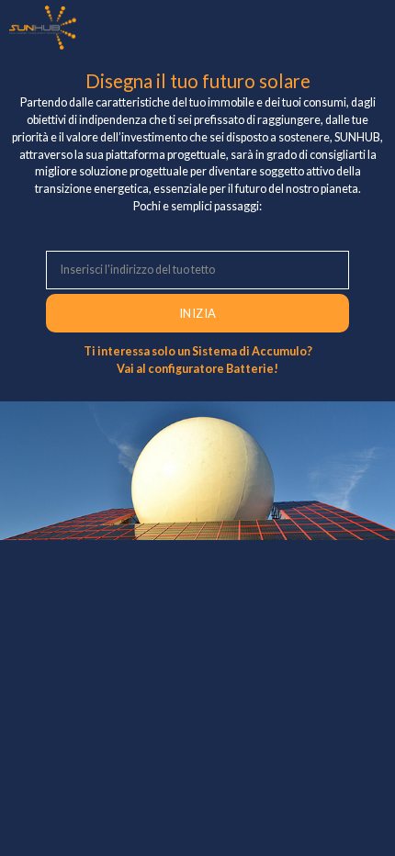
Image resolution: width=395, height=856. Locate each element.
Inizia (198, 313)
